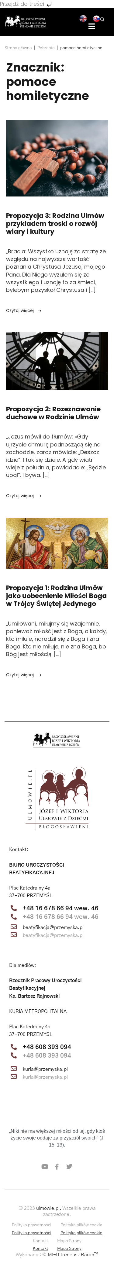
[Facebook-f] (57, 1167)
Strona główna (18, 48)
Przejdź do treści (23, 4)
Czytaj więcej (20, 310)
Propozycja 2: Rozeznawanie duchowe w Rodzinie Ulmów (53, 413)
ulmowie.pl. (48, 1208)
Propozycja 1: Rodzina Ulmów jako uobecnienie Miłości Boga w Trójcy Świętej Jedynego (56, 595)
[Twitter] (69, 1167)
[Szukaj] (102, 18)
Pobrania (46, 48)
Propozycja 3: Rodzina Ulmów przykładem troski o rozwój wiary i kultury (55, 223)
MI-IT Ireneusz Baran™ (73, 1254)
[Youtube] (45, 1167)
